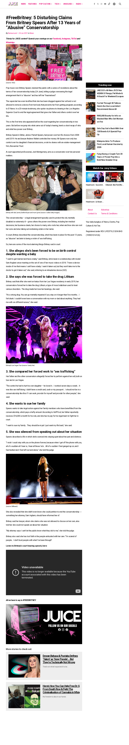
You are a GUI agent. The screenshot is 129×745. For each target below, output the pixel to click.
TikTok (74, 38)
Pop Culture (45, 4)
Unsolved (67, 4)
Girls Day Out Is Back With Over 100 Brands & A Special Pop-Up (110, 131)
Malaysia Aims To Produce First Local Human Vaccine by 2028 (110, 144)
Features (32, 4)
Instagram (66, 38)
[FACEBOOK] (94, 3)
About (90, 210)
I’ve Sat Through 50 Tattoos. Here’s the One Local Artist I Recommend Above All (109, 106)
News (23, 4)
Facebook (57, 38)
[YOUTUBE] (105, 3)
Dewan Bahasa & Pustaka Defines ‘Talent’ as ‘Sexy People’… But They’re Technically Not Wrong (60, 659)
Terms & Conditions (109, 213)
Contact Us (92, 213)
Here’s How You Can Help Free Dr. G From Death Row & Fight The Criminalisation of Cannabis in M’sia (61, 689)
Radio (78, 4)
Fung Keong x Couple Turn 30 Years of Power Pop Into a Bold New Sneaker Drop (109, 157)
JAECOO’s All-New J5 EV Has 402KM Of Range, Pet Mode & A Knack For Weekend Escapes (110, 93)
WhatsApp (10, 42)
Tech (57, 4)
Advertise (105, 210)
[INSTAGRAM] (101, 3)
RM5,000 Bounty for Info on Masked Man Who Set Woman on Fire (110, 118)
